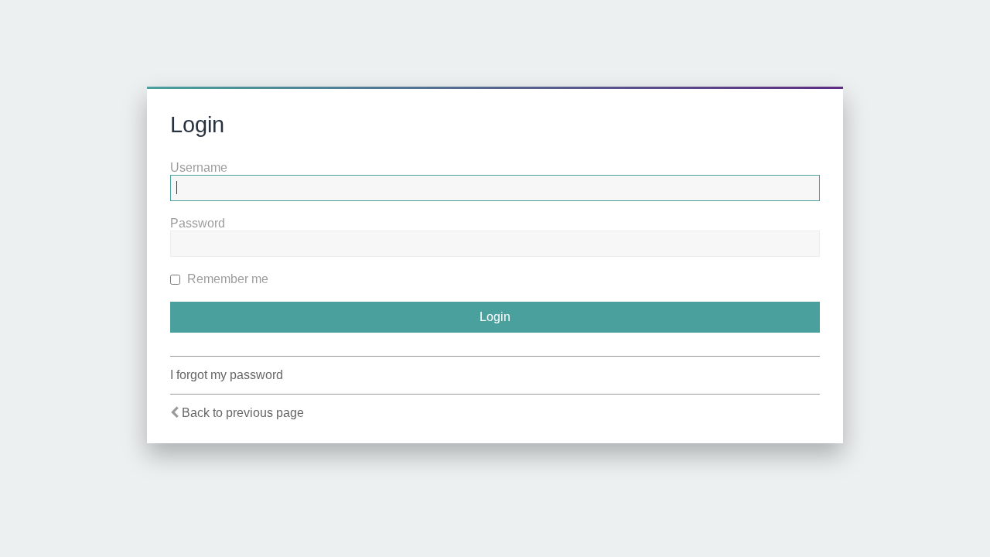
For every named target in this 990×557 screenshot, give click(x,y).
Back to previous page (243, 412)
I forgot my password (226, 374)
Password (197, 223)
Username (198, 167)
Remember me (226, 278)
